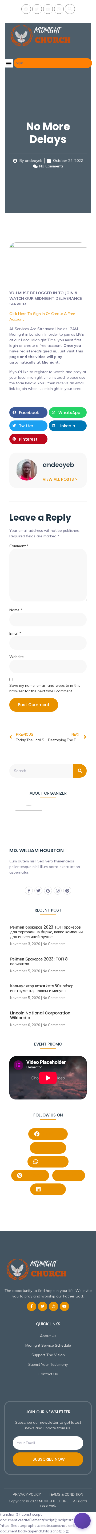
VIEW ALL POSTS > (60, 479)
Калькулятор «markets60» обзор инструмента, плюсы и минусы (41, 988)
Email (15, 633)
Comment (19, 545)
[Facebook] (26, 9)
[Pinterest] (67, 891)
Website (16, 656)
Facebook (51, 1133)
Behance (50, 1147)
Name (15, 610)
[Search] (80, 771)
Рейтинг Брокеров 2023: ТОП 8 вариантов (39, 961)
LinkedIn (51, 1189)
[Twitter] (37, 9)
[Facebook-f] (29, 891)
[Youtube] (48, 9)
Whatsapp (51, 1161)
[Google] (48, 891)
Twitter (71, 1175)
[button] (70, 9)
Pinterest (33, 1175)
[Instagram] (59, 9)
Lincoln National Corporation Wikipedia (40, 1015)
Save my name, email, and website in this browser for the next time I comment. (44, 688)
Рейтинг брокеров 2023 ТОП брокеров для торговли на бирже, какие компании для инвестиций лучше (46, 931)
